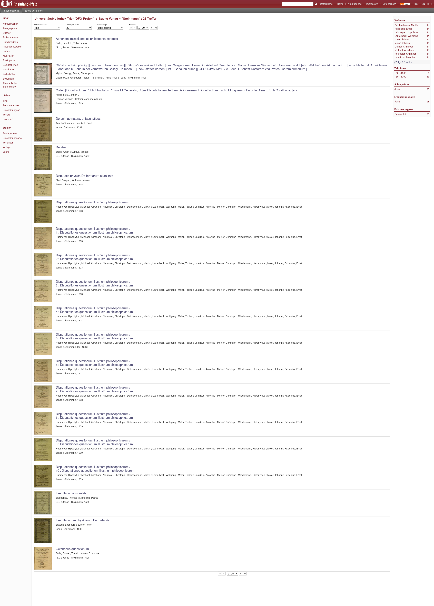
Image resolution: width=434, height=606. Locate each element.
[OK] (315, 4)
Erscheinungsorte (12, 138)
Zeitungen (8, 78)
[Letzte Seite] (156, 28)
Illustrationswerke (12, 46)
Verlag (6, 114)
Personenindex (11, 105)
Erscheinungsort (11, 110)
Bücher (7, 32)
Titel (5, 100)
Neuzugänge (355, 3)
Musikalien (8, 55)
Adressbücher (10, 23)
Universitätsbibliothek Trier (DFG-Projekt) (64, 18)
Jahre (6, 151)
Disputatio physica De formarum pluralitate (84, 175)
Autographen (10, 28)
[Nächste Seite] (152, 28)
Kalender (8, 119)
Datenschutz (389, 3)
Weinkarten (9, 69)
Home (340, 3)
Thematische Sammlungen (10, 84)
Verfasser (8, 142)
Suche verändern (34, 10)
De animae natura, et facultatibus (78, 118)
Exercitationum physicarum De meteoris (83, 520)
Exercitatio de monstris (71, 493)
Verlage (7, 147)
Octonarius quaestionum (72, 549)
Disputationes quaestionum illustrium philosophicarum (92, 202)
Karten (6, 51)
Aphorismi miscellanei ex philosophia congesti (87, 38)
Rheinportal (9, 60)
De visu (61, 147)
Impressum (372, 3)
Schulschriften (10, 64)
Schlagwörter (10, 133)
